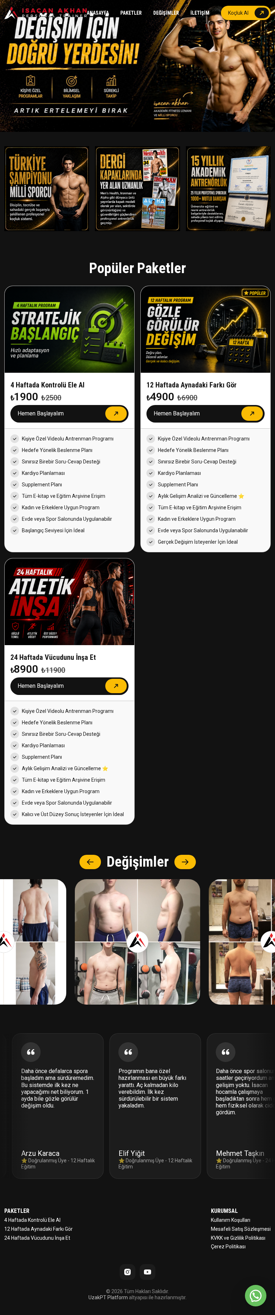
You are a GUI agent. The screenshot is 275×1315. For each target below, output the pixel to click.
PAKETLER (131, 13)
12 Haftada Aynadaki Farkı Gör (38, 1229)
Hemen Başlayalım (41, 413)
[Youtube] (147, 1272)
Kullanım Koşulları (230, 1220)
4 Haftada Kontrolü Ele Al (32, 1220)
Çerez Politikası (228, 1246)
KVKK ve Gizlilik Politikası (238, 1238)
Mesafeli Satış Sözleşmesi (241, 1229)
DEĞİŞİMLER (166, 13)
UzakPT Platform (108, 1297)
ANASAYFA (98, 13)
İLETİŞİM (199, 13)
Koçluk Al (238, 13)
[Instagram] (127, 1272)
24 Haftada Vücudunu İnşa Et (37, 1238)
